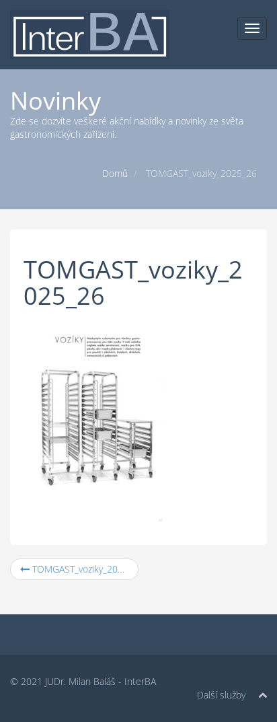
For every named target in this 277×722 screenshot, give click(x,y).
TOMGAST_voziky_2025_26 (84, 569)
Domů (115, 173)
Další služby (221, 694)
